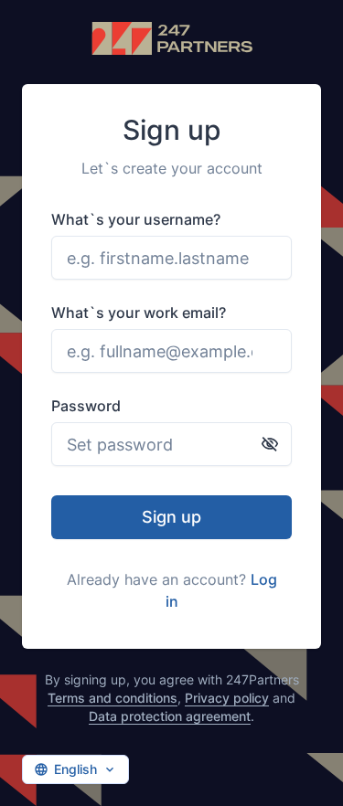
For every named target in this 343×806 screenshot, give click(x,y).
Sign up (171, 516)
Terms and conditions (112, 697)
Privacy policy (227, 697)
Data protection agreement (170, 716)
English (75, 769)
